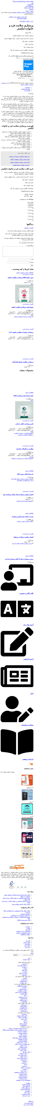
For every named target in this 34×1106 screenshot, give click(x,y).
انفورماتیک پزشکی (22, 1015)
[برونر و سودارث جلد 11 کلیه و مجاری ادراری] (21, 543)
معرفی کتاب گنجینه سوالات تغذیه (21, 904)
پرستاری (28, 12)
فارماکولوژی (23, 1008)
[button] (28, 274)
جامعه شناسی (23, 1074)
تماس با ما (27, 945)
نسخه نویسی (23, 1006)
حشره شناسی (23, 1078)
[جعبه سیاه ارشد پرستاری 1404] (24, 391)
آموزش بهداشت (22, 1039)
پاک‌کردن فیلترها (28, 228)
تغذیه (25, 1064)
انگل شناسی (23, 993)
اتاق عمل (27, 929)
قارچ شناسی (23, 998)
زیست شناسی (23, 989)
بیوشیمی (24, 987)
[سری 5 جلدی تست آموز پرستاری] (21, 501)
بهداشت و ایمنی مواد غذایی (19, 1037)
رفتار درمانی (23, 1050)
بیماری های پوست (22, 1058)
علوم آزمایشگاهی (25, 934)
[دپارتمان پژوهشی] (17, 756)
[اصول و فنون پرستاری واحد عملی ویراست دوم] (21, 480)
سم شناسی (23, 1011)
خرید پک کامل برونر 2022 (25, 474)
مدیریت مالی (23, 1034)
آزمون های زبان (28, 625)
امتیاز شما (30, 242)
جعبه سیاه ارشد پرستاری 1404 (23, 396)
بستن (31, 953)
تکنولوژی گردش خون (21, 992)
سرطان (24, 1061)
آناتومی (25, 978)
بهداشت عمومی (22, 1033)
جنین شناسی (23, 982)
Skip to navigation (18, 1)
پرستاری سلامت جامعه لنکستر (21, 165)
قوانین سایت (26, 942)
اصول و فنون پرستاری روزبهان (23, 537)
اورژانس (24, 964)
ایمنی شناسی (23, 1000)
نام (32, 259)
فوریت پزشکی (23, 973)
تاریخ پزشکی (23, 1056)
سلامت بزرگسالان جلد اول (24, 449)
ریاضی (25, 1020)
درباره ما (27, 947)
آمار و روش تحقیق (22, 1042)
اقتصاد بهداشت (23, 1041)
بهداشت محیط (23, 1036)
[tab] (27, 87)
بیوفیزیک (24, 1014)
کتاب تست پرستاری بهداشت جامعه (20, 162)
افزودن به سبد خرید (28, 59)
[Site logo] (28, 7)
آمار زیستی (24, 1019)
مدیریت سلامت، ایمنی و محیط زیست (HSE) (15, 1030)
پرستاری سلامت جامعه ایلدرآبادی (22, 362)
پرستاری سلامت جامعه (19, 12)
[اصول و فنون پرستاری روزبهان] (21, 521)
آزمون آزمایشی (28, 659)
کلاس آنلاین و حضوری (26, 593)
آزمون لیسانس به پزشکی (23, 933)
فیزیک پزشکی (23, 1023)
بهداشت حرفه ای (22, 1031)
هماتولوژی (24, 1001)
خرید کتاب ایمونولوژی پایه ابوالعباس (20, 915)
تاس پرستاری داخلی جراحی (24, 424)
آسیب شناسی (23, 1047)
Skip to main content (28, 1)
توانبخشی (24, 975)
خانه (32, 12)
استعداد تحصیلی (22, 1077)
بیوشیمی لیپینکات (25, 914)
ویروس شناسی (22, 997)
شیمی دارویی (23, 1009)
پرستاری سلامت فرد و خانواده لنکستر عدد (19, 56)
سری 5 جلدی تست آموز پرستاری (22, 516)
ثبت (32, 80)
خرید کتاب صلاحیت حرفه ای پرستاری (19, 156)
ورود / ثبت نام (26, 1095)
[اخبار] (17, 690)
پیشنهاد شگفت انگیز (26, 76)
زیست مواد (24, 1070)
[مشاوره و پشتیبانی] (17, 721)
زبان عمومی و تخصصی (20, 1072)
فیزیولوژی (24, 979)
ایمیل (31, 262)
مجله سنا (27, 944)
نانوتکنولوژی (23, 1025)
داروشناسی (23, 1004)
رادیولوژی (24, 1063)
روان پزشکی (23, 1045)
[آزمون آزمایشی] (17, 656)
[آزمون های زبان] (17, 621)
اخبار (31, 693)
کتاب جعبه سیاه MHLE (23, 920)
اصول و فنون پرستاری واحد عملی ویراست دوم (18, 494)
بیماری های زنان (22, 1055)
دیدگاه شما (29, 245)
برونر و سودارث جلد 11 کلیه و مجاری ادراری (19, 559)
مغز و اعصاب (23, 1053)
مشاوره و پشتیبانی (27, 725)
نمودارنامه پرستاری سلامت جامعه (22, 307)
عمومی (25, 1069)
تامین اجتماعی (23, 1075)
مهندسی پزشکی (22, 1017)
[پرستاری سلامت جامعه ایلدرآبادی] (24, 357)
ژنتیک (25, 995)
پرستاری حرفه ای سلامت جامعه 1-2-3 (21, 332)
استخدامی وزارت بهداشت (23, 931)
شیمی (25, 1022)
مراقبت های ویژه (22, 965)
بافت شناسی (23, 981)
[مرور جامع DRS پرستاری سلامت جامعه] (24, 272)
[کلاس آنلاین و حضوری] (17, 590)
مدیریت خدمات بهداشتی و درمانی (17, 1028)
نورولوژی (24, 1066)
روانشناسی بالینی (22, 1048)
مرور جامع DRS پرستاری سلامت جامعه (20, 277)
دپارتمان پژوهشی (27, 759)
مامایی (28, 928)
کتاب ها (28, 941)
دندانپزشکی (23, 1059)
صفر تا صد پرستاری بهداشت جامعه (20, 159)
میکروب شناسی (22, 990)
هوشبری (24, 971)
